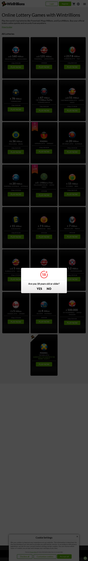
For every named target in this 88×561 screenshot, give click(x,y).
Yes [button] (39, 288)
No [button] (49, 288)
